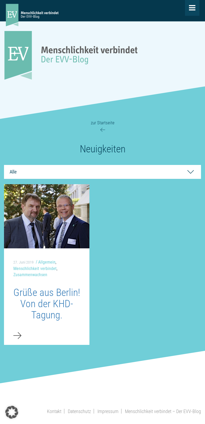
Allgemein (47, 262)
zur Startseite (103, 122)
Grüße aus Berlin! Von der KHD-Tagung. (46, 304)
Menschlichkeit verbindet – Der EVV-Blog (163, 411)
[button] (11, 412)
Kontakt (54, 411)
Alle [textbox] (13, 172)
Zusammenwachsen (30, 274)
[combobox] (102, 172)
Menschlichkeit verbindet (35, 268)
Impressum (108, 411)
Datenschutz (79, 411)
